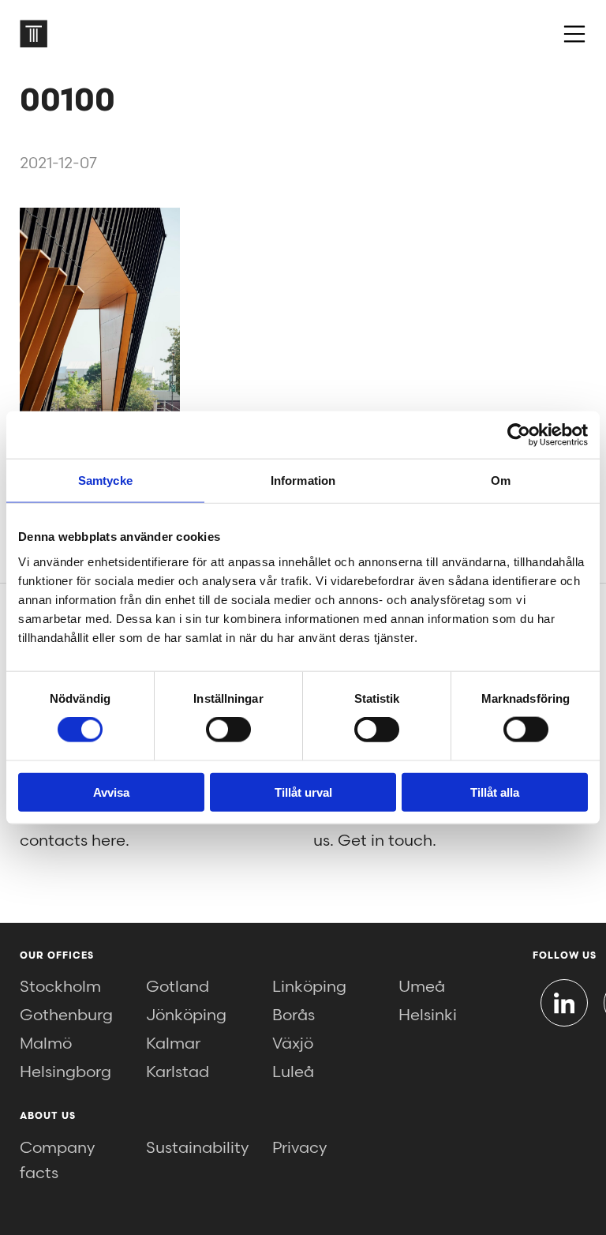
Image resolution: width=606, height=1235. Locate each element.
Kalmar (173, 1043)
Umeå (421, 987)
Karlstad (177, 1072)
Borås (293, 1015)
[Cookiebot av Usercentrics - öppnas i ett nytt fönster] (519, 435)
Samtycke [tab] (105, 480)
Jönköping (186, 1015)
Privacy (299, 1148)
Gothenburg (66, 1015)
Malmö (46, 1043)
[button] (574, 34)
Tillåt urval (303, 791)
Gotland (177, 987)
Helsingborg (65, 1072)
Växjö (292, 1043)
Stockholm (60, 987)
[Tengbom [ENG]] (33, 33)
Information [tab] (303, 480)
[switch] (228, 729)
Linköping (309, 987)
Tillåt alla (494, 791)
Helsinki (427, 1015)
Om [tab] (501, 480)
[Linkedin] (564, 1003)
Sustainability (197, 1148)
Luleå (293, 1072)
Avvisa (111, 791)
